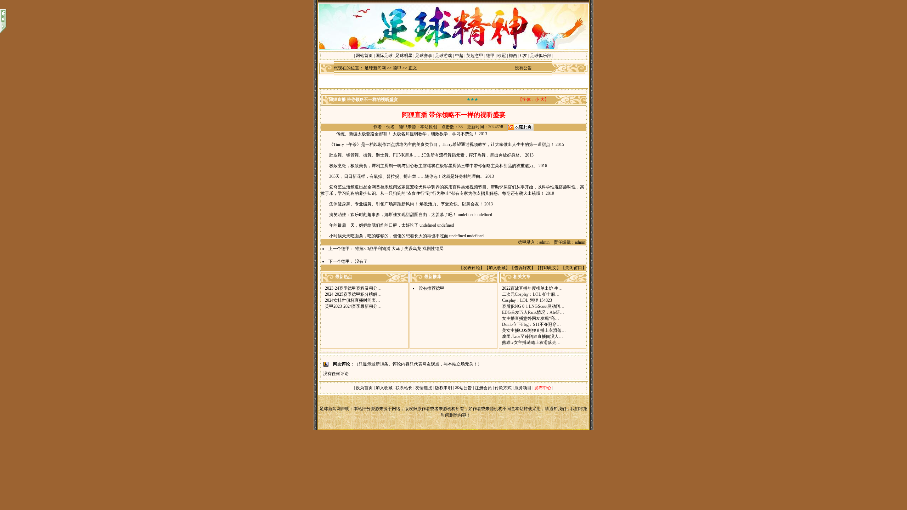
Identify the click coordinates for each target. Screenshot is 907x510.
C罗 (523, 55)
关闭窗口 (573, 267)
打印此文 (548, 267)
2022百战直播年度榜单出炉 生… (532, 288)
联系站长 (403, 387)
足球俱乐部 (540, 55)
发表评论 (471, 267)
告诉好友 (522, 267)
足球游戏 (443, 55)
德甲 (490, 55)
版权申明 (443, 387)
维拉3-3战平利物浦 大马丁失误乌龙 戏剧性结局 (399, 248)
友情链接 (423, 387)
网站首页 (364, 55)
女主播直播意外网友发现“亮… (530, 318)
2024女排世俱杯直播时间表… (352, 300)
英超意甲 (474, 55)
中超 (459, 55)
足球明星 (403, 55)
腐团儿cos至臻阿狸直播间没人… (532, 336)
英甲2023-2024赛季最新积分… (353, 306)
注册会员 (484, 387)
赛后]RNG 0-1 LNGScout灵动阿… (533, 306)
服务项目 (522, 387)
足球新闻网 (375, 68)
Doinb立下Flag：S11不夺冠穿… (531, 324)
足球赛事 (423, 55)
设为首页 (364, 387)
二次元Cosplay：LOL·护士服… (530, 294)
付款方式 (504, 387)
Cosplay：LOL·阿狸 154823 (527, 300)
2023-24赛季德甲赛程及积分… (353, 288)
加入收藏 (497, 267)
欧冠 (501, 55)
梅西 (513, 55)
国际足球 (384, 55)
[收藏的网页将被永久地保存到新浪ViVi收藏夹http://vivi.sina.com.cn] (520, 126)
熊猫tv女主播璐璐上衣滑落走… (531, 342)
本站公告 (463, 387)
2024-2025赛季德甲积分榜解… (353, 294)
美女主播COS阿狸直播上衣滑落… (534, 330)
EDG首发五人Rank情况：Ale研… (533, 312)
